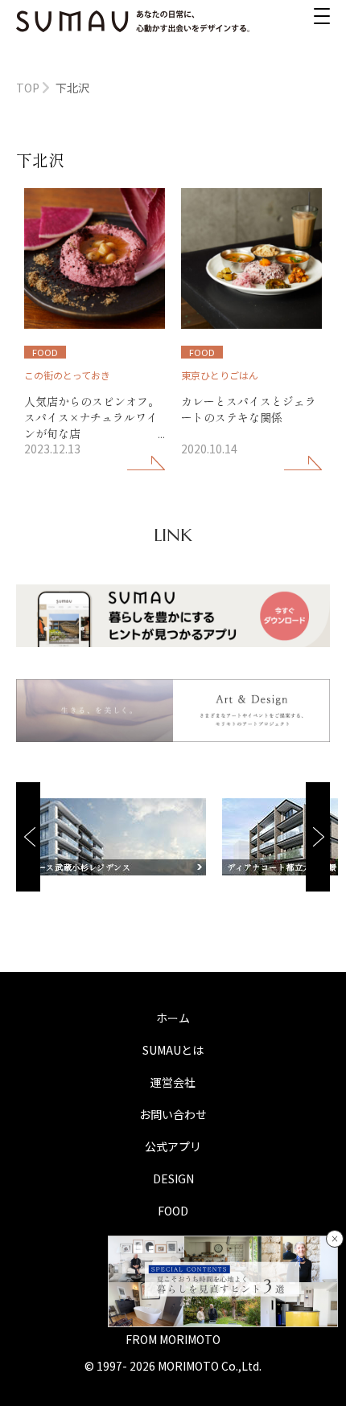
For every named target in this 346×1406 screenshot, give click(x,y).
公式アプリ (173, 1146)
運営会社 (173, 1082)
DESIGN (173, 1178)
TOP (27, 88)
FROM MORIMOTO (173, 1339)
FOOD (173, 1211)
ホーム (173, 1018)
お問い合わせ (173, 1114)
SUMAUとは (173, 1050)
